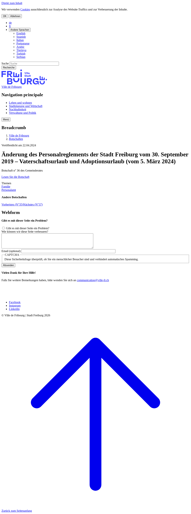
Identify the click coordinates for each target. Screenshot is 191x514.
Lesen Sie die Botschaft (15, 176)
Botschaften (16, 139)
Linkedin (14, 309)
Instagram (15, 305)
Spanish (21, 36)
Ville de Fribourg (11, 86)
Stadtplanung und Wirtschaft (25, 106)
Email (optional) (11, 251)
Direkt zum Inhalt (11, 3)
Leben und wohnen (20, 102)
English (20, 33)
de (10, 22)
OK (5, 16)
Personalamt (8, 190)
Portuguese (22, 43)
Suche (5, 63)
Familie (5, 186)
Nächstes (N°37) (33, 204)
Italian (20, 40)
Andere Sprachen (19, 29)
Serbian (20, 56)
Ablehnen (15, 16)
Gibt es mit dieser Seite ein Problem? (27, 228)
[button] (5, 119)
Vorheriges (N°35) (12, 204)
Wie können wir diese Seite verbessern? (24, 231)
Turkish (20, 53)
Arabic (20, 46)
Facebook (15, 302)
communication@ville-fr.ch (93, 280)
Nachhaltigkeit (17, 109)
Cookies (25, 9)
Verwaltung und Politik (22, 112)
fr (10, 26)
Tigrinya (21, 50)
